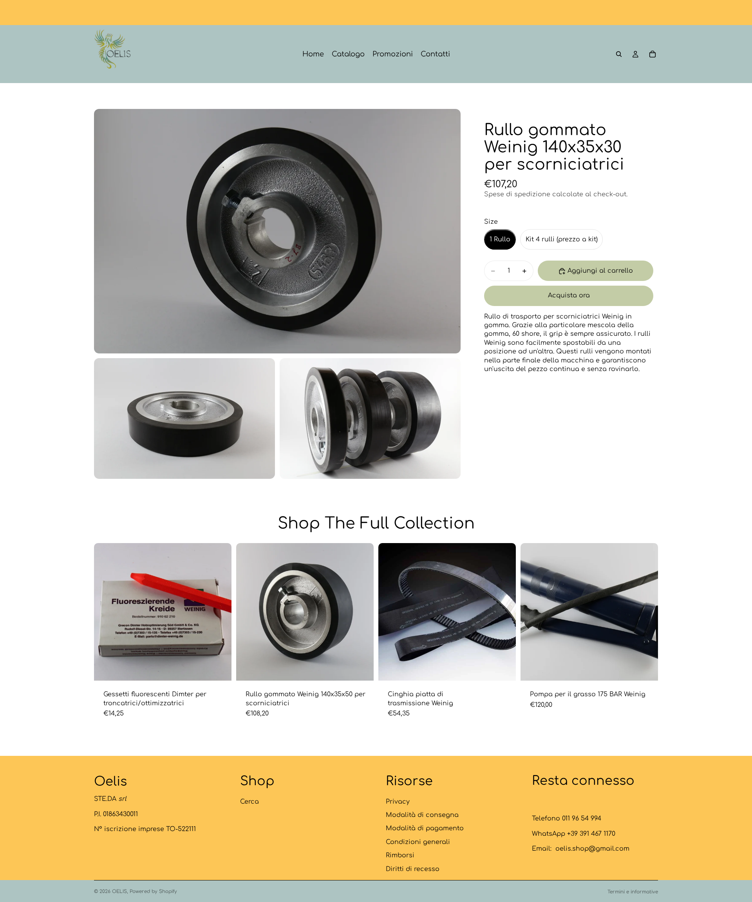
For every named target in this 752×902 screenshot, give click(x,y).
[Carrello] (652, 54)
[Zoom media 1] (277, 231)
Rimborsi (400, 855)
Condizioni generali (418, 841)
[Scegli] (219, 669)
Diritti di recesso (412, 868)
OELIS (119, 891)
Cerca (249, 801)
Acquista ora (569, 295)
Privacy (398, 801)
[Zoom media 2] (184, 418)
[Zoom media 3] (370, 418)
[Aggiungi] (646, 669)
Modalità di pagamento (425, 828)
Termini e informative (632, 892)
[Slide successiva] (362, 612)
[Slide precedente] (248, 612)
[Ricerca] (618, 54)
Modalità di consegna (422, 815)
